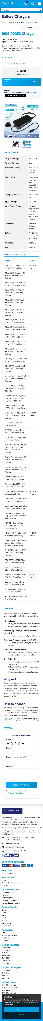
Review (9, 766)
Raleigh (4, 915)
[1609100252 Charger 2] (26, 144)
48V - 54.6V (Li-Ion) (9, 993)
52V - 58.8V (6, 958)
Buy (35, 81)
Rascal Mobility (7, 923)
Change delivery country (15, 95)
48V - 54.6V (6, 955)
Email (15, 757)
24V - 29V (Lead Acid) (9, 988)
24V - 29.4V (6, 950)
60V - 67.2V (6, 961)
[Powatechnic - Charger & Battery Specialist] (8, 3)
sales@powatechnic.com (15, 847)
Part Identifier (14, 811)
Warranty (5, 895)
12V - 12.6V (6, 947)
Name (8, 748)
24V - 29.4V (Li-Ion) (9, 985)
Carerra (4, 910)
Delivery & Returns (8, 892)
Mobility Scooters (8, 938)
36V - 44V (5, 975)
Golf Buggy (6, 940)
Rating (8, 739)
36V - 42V (5, 953)
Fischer (4, 920)
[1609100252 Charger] (21, 120)
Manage (22, 1015)
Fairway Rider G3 (8, 926)
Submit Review (19, 785)
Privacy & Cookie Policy (10, 900)
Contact (5, 885)
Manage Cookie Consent (11, 903)
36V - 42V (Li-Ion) (8, 990)
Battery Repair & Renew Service (13, 883)
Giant (4, 913)
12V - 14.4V (6, 970)
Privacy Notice (9, 1004)
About (4, 880)
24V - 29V (5, 973)
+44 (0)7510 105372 (13, 843)
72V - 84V (5, 963)
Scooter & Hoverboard (10, 935)
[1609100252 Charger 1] (16, 144)
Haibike (4, 918)
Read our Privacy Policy (16, 793)
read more (7, 57)
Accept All (21, 1009)
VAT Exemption (7, 898)
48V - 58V (5, 978)
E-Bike (4, 933)
